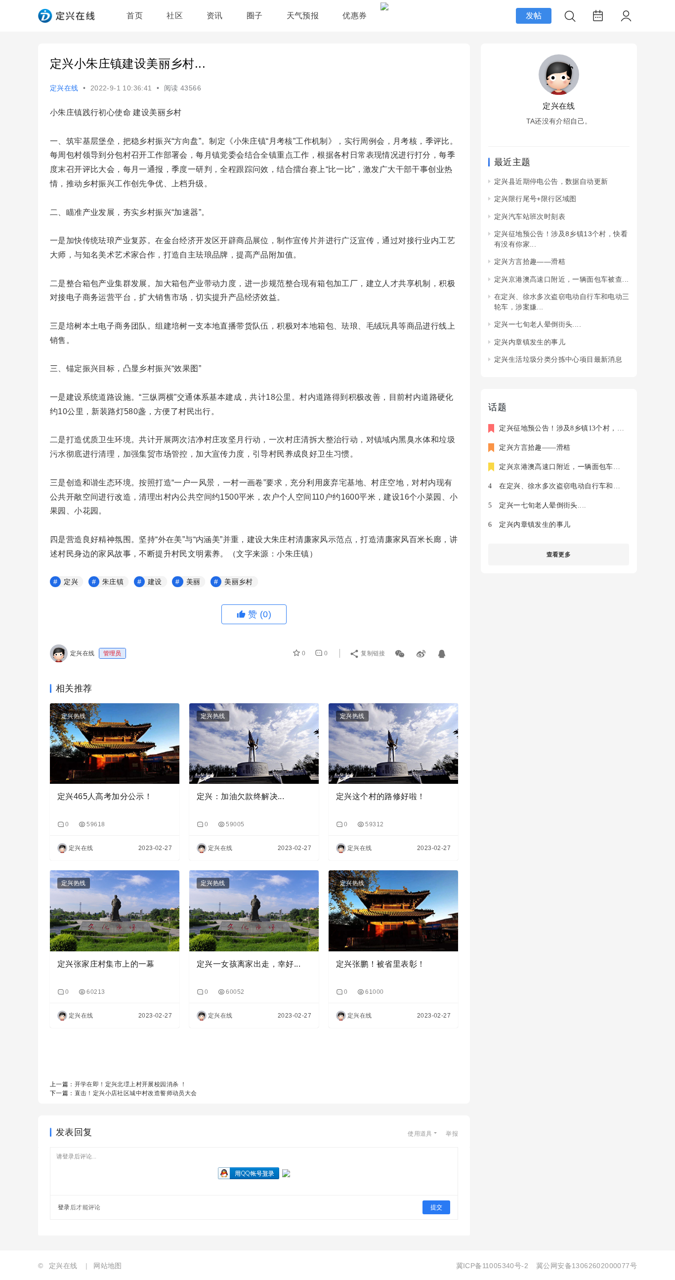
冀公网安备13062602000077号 (586, 1266)
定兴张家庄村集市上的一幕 (106, 964)
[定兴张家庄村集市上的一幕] (114, 910)
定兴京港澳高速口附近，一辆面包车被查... (561, 279)
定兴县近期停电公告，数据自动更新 (551, 181)
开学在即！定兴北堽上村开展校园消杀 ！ (131, 1084)
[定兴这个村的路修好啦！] (393, 743)
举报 (452, 1133)
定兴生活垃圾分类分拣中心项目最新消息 (558, 359)
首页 (135, 15)
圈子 (255, 15)
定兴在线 (64, 88)
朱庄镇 (113, 582)
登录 (64, 1207)
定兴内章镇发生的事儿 (529, 342)
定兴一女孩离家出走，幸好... (248, 964)
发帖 (534, 15)
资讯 (215, 15)
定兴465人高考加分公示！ (104, 796)
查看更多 (559, 554)
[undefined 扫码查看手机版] (400, 651)
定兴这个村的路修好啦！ (380, 796)
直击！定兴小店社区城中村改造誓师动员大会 (136, 1093)
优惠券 (354, 15)
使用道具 (420, 1133)
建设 (155, 582)
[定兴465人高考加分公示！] (114, 743)
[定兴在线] (66, 20)
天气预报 (303, 15)
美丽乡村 (238, 582)
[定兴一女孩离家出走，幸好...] (254, 910)
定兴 (71, 582)
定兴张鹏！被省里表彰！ (380, 964)
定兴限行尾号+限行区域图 (535, 199)
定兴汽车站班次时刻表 (529, 216)
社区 (175, 15)
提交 (436, 1207)
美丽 (193, 582)
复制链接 (373, 653)
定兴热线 (73, 716)
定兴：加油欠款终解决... (240, 796)
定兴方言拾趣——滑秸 (529, 261)
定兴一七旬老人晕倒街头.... (537, 324)
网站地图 (107, 1266)
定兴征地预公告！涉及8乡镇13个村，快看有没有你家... (586, 428)
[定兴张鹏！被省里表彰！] (393, 910)
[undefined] (421, 651)
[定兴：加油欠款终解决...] (254, 743)
